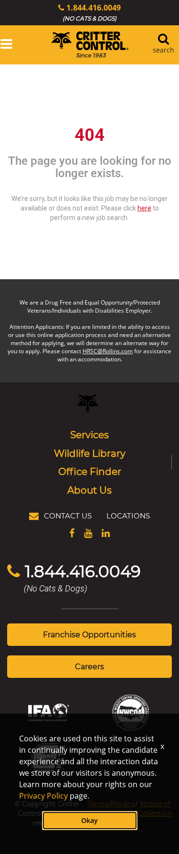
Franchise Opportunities (89, 634)
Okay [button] (89, 820)
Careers (89, 666)
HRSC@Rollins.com (108, 351)
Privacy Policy (43, 796)
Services (89, 434)
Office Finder (89, 471)
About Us (89, 490)
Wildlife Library (90, 453)
